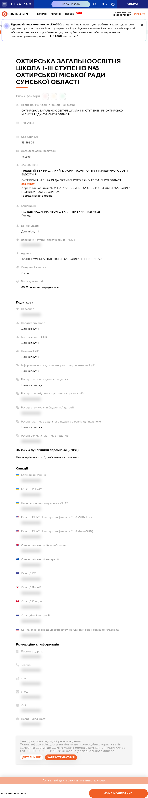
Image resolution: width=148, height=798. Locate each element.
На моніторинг (120, 793)
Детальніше (31, 757)
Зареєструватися (61, 757)
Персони (56, 14)
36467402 (28, 184)
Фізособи (71, 14)
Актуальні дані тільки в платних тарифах (74, 780)
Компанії (42, 14)
